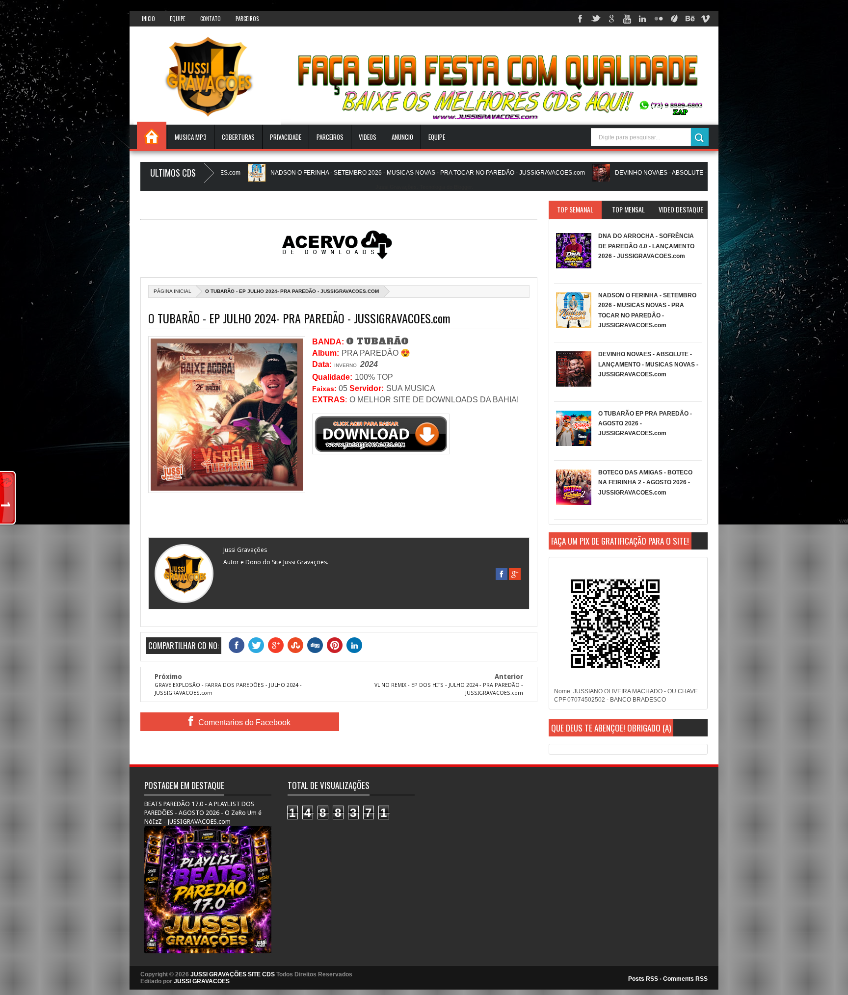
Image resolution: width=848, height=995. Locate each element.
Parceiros (247, 19)
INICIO (148, 19)
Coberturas (238, 137)
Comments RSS (685, 978)
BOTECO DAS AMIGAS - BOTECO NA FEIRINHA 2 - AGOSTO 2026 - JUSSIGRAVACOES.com (645, 482)
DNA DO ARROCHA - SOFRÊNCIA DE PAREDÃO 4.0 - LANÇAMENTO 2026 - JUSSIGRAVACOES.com (646, 246)
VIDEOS (367, 137)
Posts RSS (643, 978)
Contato (210, 19)
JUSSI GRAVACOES (202, 981)
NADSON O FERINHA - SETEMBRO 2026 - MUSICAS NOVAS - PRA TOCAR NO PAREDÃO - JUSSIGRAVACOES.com (386, 172)
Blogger (463, 187)
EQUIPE (436, 137)
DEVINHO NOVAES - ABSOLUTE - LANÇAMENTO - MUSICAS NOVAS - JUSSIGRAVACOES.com (703, 172)
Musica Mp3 (191, 137)
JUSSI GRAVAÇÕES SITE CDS (232, 974)
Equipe (178, 19)
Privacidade (285, 137)
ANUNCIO (402, 137)
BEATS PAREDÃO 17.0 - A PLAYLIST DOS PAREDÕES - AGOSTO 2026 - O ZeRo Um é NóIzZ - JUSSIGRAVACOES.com (203, 812)
